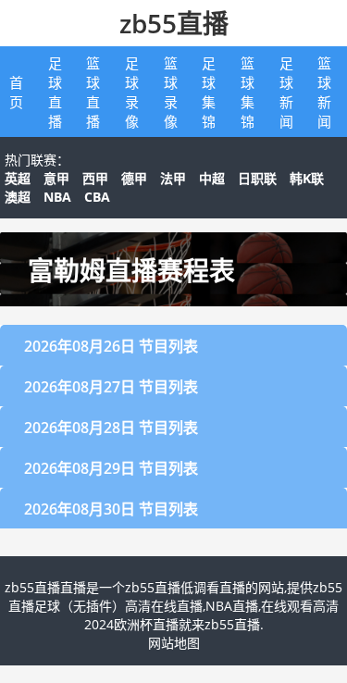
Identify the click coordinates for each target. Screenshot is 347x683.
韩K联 (307, 178)
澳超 (18, 196)
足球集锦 (209, 92)
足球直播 (55, 92)
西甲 (95, 178)
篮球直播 (93, 92)
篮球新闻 (324, 92)
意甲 (56, 178)
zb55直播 (174, 23)
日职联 (257, 178)
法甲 (173, 178)
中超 (212, 178)
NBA (57, 196)
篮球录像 (171, 92)
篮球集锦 (247, 92)
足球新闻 (286, 92)
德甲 (134, 178)
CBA (97, 196)
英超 (18, 178)
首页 (16, 92)
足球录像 (132, 92)
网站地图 (174, 643)
